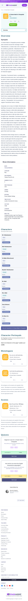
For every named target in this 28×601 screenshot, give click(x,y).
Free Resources (4, 530)
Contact (2, 571)
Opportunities (4, 551)
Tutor (17, 408)
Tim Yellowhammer (14, 373)
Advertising (3, 568)
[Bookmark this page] (15, 21)
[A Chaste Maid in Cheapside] (5, 359)
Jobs (2, 566)
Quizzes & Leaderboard (6, 558)
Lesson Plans (4, 527)
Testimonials (3, 545)
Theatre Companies (5, 553)
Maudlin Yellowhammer (15, 357)
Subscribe (14, 579)
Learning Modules (4, 529)
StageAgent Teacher (5, 540)
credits (2, 344)
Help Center (3, 569)
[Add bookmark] (22, 364)
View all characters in (14, 328)
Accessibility (3, 588)
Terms (8, 588)
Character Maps (4, 517)
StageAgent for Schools (6, 542)
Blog (2, 556)
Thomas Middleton (8, 167)
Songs (2, 515)
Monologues (3, 514)
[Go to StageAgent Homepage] (14, 594)
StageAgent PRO (4, 538)
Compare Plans (4, 543)
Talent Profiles (4, 519)
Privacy (11, 588)
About (2, 564)
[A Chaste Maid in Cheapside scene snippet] (5, 409)
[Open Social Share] (18, 21)
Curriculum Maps (4, 525)
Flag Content (21, 500)
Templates (3, 555)
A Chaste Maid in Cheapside (15, 359)
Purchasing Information (6, 532)
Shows (2, 9)
